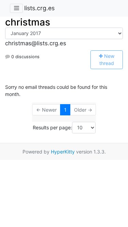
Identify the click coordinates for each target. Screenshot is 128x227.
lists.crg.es (39, 8)
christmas (27, 22)
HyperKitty (63, 152)
